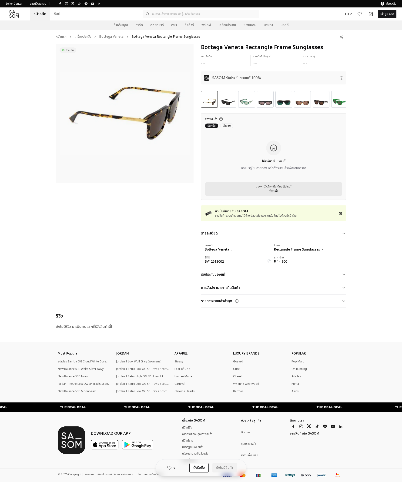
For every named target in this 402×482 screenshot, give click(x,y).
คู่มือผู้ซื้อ (187, 427)
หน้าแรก (61, 37)
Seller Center (14, 4)
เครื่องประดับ (82, 37)
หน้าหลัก (40, 14)
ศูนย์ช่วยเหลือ (248, 444)
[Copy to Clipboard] (269, 261)
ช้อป (57, 14)
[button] (201, 14)
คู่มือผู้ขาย (187, 440)
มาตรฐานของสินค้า (193, 447)
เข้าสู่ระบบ (387, 13)
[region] (125, 113)
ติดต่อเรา (246, 433)
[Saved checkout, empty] (371, 14)
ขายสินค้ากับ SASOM (304, 433)
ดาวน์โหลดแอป (38, 4)
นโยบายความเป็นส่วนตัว (195, 453)
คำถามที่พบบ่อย (249, 455)
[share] (341, 36)
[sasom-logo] (14, 14)
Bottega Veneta (111, 37)
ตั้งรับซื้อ (273, 191)
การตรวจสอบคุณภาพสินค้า (197, 434)
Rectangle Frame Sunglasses (297, 249)
